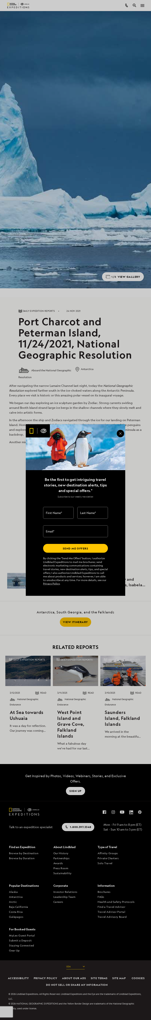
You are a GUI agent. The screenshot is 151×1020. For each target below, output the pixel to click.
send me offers (75, 548)
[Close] (120, 433)
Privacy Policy (51, 583)
